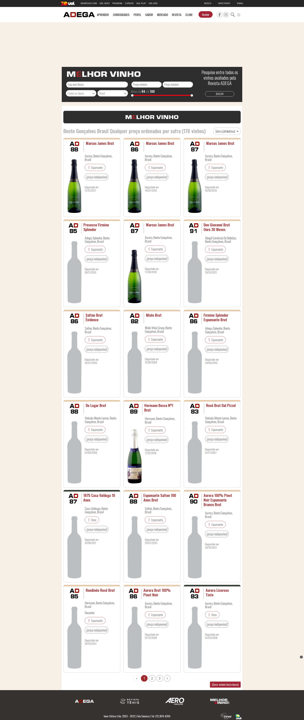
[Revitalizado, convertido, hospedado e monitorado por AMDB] (239, 716)
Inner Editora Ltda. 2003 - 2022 (119, 716)
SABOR (149, 14)
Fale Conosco (143, 716)
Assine (205, 14)
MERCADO (162, 14)
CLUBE (189, 14)
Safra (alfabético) (225, 131)
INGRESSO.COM (89, 3)
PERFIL (137, 14)
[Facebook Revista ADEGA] (219, 14)
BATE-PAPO (224, 3)
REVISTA (176, 14)
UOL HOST (104, 3)
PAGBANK (117, 3)
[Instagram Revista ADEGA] (226, 14)
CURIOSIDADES (121, 14)
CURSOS (129, 3)
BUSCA (207, 3)
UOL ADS (153, 3)
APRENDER (103, 14)
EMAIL (240, 3)
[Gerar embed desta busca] (225, 684)
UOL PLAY (141, 3)
